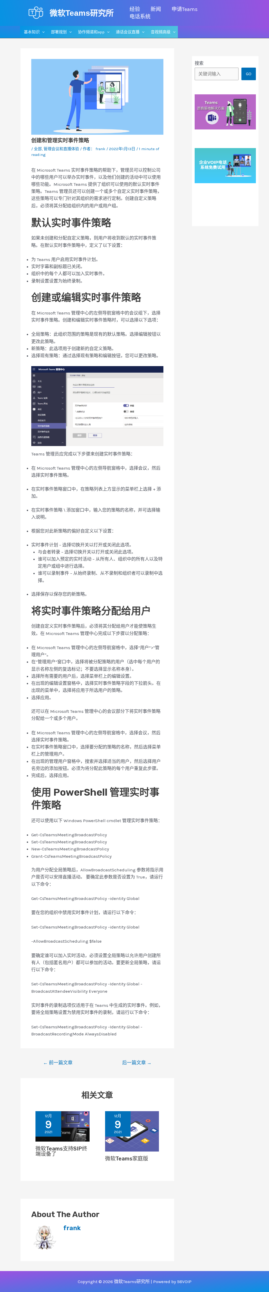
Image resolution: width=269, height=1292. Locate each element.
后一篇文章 (137, 1063)
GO (248, 73)
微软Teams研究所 (82, 13)
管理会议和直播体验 (61, 148)
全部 (38, 148)
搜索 (199, 63)
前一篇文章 (58, 1063)
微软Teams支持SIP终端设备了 (61, 1151)
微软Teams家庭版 (126, 1158)
